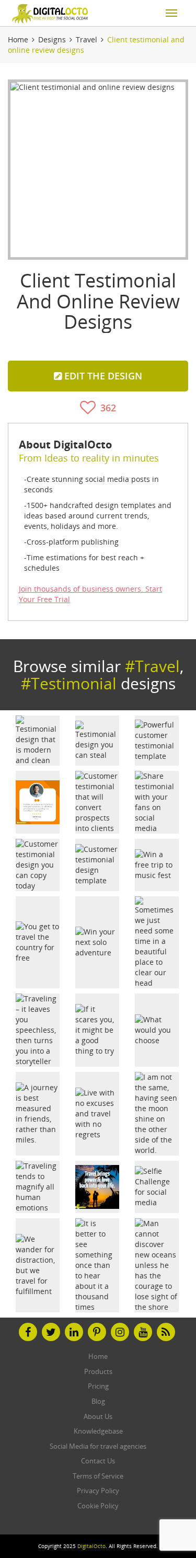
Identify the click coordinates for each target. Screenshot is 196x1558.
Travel (86, 39)
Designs (52, 39)
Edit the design (102, 376)
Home (18, 39)
